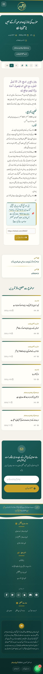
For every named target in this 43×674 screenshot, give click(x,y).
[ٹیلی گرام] (36, 595)
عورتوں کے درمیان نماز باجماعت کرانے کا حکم (27, 328)
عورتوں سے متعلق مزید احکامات (33, 324)
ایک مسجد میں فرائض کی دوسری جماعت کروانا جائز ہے (26, 305)
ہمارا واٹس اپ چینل (20, 610)
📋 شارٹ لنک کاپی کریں (21, 237)
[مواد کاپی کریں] (22, 65)
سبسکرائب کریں (29, 488)
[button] (37, 668)
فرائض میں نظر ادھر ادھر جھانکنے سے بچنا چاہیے (28, 397)
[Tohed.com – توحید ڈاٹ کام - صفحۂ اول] (21, 6)
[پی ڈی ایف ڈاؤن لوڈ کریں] (27, 65)
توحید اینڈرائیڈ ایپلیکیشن (21, 572)
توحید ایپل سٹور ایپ (21, 578)
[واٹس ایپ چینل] (18, 595)
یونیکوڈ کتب (21, 560)
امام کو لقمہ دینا (35, 374)
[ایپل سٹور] (24, 595)
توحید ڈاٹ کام (14, 662)
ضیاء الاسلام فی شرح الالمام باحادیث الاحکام (21, 48)
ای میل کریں (18, 510)
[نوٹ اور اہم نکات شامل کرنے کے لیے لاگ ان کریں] (36, 65)
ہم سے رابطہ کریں (32, 610)
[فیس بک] (6, 595)
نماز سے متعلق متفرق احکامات (21, 54)
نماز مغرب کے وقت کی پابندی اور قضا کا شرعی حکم (27, 351)
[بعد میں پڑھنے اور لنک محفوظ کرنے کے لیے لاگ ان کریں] (31, 65)
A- (16, 65)
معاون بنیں (9, 610)
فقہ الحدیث (37, 301)
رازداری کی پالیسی (26, 669)
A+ (7, 65)
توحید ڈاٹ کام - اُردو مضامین (21, 531)
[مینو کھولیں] (3, 4)
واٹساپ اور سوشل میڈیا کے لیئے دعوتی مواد (21, 566)
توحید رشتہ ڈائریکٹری (21, 543)
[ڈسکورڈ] (30, 595)
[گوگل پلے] (12, 595)
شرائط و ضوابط (16, 669)
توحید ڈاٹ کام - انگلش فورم (21, 537)
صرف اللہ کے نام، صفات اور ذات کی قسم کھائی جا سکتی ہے (25, 420)
